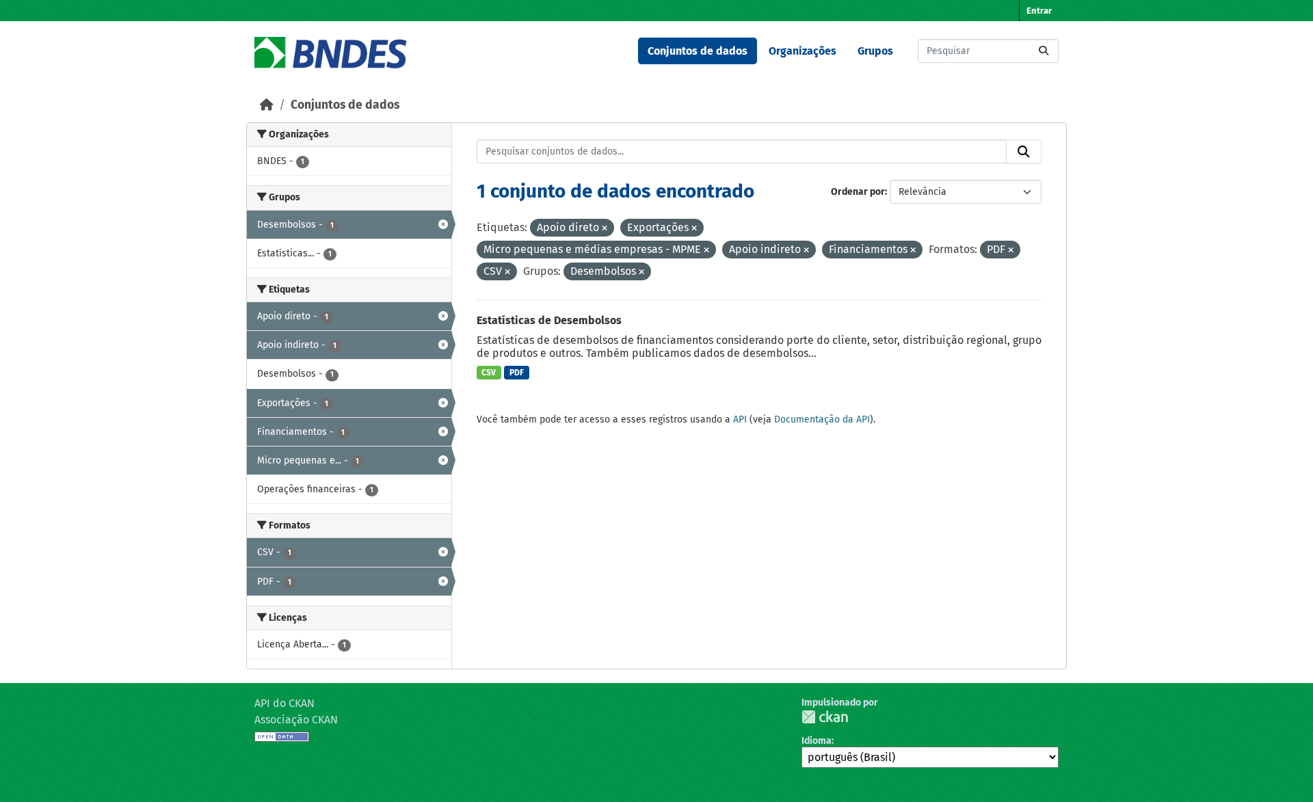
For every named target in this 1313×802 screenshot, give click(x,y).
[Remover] (604, 228)
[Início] (267, 105)
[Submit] (1043, 51)
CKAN (824, 717)
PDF (516, 372)
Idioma (816, 741)
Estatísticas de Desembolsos (549, 320)
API (740, 419)
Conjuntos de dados (697, 50)
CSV (488, 372)
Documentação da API (822, 419)
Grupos (875, 50)
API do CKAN (284, 703)
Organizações (802, 50)
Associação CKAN (296, 719)
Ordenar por (858, 192)
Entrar (1039, 10)
